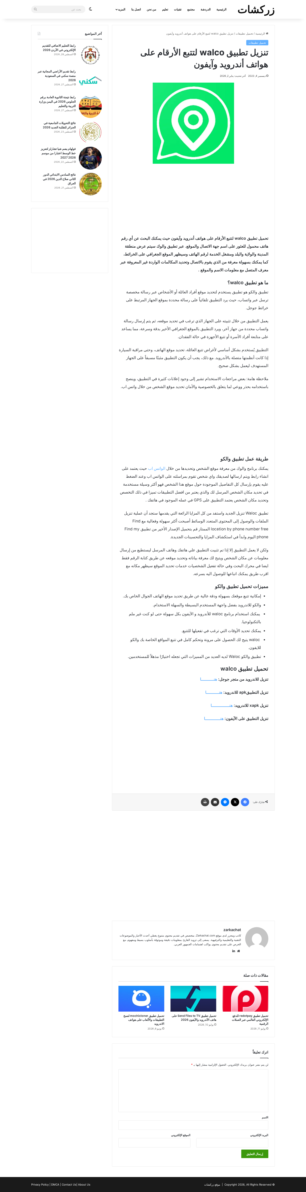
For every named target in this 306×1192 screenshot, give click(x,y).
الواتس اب (156, 468)
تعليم (165, 9)
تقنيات (178, 9)
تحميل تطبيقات (244, 33)
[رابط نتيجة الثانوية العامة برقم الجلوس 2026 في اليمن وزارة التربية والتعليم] (90, 106)
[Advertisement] (193, 199)
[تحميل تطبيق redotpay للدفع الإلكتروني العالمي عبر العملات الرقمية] (245, 999)
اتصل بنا (136, 9)
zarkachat (232, 930)
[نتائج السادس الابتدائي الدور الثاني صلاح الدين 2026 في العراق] (90, 183)
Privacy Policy (40, 1184)
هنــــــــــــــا (222, 705)
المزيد (121, 9)
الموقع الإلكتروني (180, 1135)
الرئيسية (221, 9)
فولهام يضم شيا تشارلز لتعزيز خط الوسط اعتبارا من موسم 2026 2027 (58, 153)
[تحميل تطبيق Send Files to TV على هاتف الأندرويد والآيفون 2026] (193, 999)
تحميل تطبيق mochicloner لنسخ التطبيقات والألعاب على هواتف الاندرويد (143, 1019)
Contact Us (69, 1184)
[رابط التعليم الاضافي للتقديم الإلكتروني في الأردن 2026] (90, 54)
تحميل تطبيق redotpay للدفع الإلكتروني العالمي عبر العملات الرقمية (250, 1019)
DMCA (55, 1184)
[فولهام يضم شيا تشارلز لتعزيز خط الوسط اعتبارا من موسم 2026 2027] (90, 158)
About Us (84, 1184)
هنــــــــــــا (214, 718)
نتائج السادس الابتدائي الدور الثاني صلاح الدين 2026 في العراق (59, 179)
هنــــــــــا (208, 679)
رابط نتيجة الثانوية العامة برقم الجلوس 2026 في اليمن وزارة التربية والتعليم (57, 101)
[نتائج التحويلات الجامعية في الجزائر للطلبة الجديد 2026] (90, 132)
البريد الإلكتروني (259, 1135)
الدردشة (206, 9)
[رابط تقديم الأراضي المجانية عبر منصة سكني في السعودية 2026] (90, 80)
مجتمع (191, 9)
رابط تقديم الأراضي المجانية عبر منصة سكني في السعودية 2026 (57, 75)
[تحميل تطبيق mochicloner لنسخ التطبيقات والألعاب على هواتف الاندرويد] (141, 999)
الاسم (265, 1117)
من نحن (151, 9)
